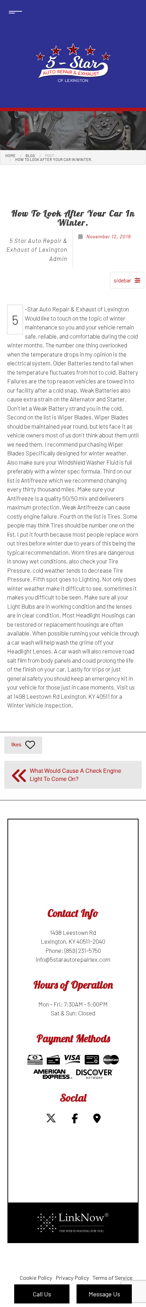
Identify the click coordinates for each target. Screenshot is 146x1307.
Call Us (42, 1294)
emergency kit (110, 678)
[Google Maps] (97, 1119)
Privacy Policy (72, 1277)
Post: (50, 155)
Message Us (104, 1294)
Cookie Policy (36, 1277)
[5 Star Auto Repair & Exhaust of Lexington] (73, 63)
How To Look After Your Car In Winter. (53, 159)
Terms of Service (112, 1277)
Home (10, 155)
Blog (30, 155)
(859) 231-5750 (82, 950)
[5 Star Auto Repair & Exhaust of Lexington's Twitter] (51, 1119)
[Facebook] (75, 1119)
